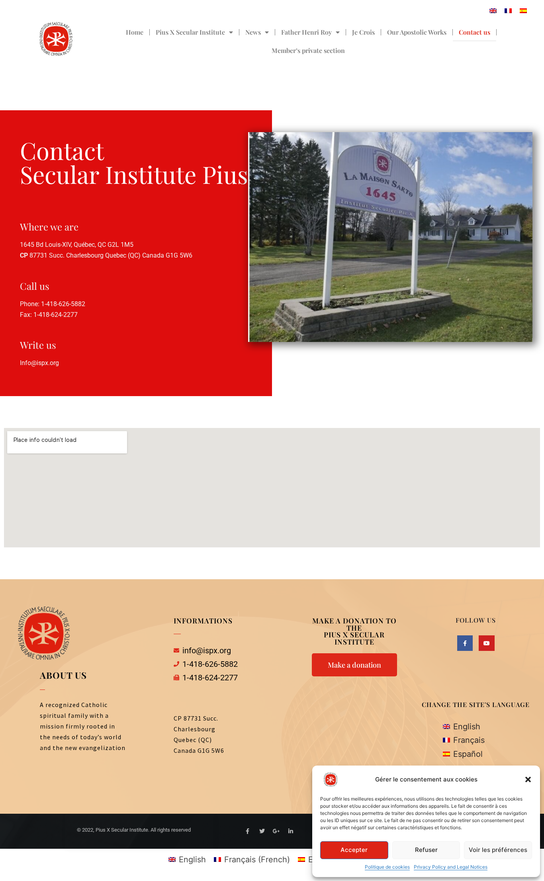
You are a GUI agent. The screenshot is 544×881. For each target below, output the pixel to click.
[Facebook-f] (465, 643)
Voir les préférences (498, 850)
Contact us (474, 32)
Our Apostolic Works (416, 32)
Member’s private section (308, 50)
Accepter (354, 850)
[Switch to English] (493, 10)
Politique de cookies (387, 867)
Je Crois (363, 32)
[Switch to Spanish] (523, 10)
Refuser (426, 850)
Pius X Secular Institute (190, 32)
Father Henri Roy (306, 32)
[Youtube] (486, 643)
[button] (528, 779)
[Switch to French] (508, 10)
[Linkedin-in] (290, 831)
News (253, 32)
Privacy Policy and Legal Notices (450, 867)
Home (134, 32)
